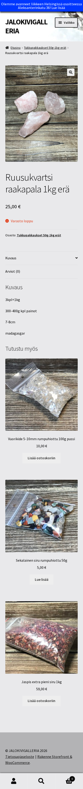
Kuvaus (10, 258)
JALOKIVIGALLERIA (26, 26)
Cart (64, 777)
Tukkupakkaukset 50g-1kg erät (45, 48)
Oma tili (14, 781)
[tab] (41, 258)
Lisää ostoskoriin (41, 458)
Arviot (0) (12, 271)
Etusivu (16, 48)
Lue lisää (58, 7)
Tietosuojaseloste (19, 756)
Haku (41, 781)
